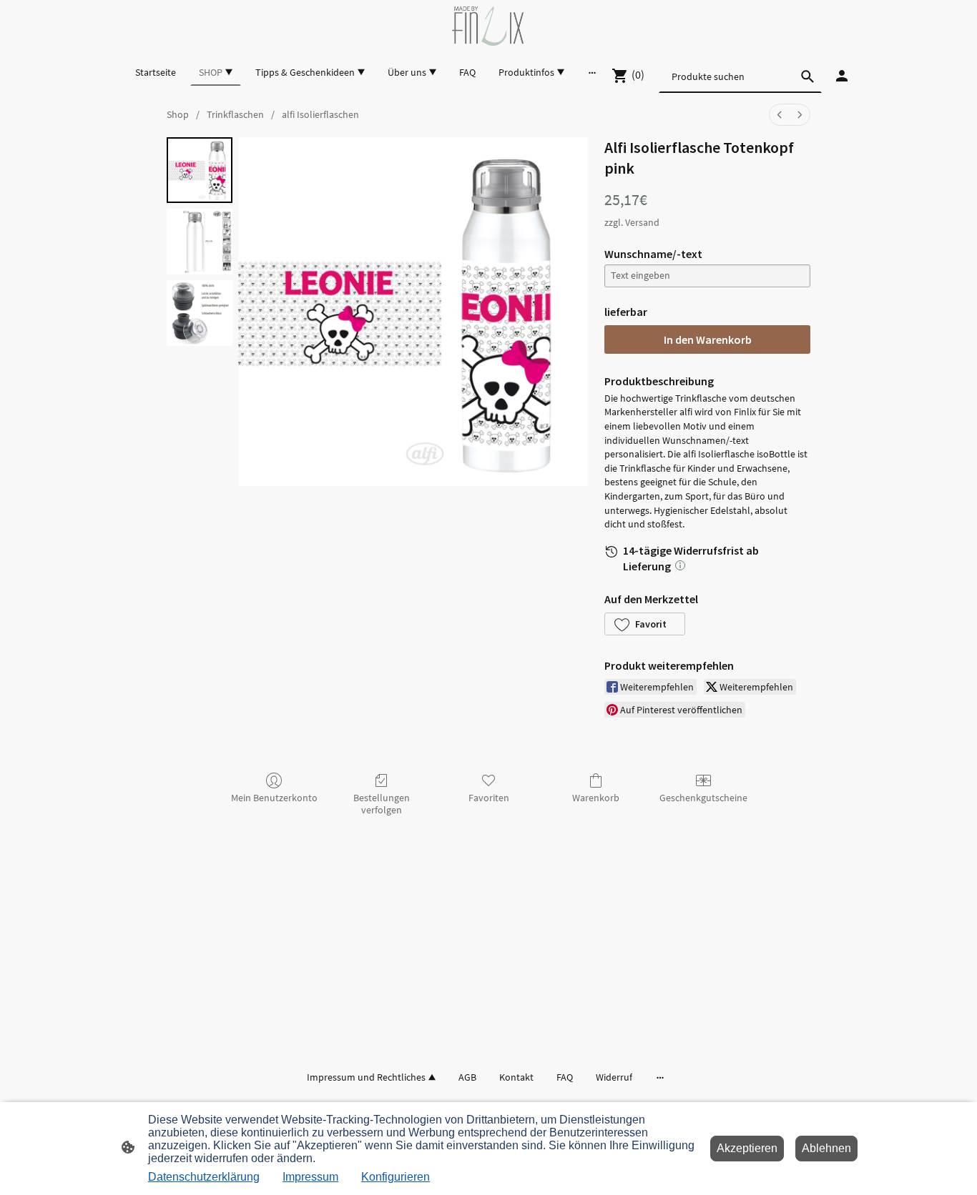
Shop (178, 114)
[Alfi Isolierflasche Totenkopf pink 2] (199, 313)
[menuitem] (780, 114)
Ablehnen (826, 1148)
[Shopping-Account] (841, 75)
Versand (642, 222)
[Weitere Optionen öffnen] (592, 72)
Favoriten (488, 797)
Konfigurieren (395, 1177)
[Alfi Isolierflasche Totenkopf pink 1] (199, 241)
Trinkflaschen (235, 114)
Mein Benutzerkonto (274, 797)
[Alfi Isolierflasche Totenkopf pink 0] (199, 170)
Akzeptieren (747, 1148)
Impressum (310, 1177)
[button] (644, 624)
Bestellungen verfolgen (381, 803)
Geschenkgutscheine (703, 797)
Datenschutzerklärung (204, 1177)
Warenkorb (595, 797)
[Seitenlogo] (488, 26)
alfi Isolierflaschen (320, 114)
